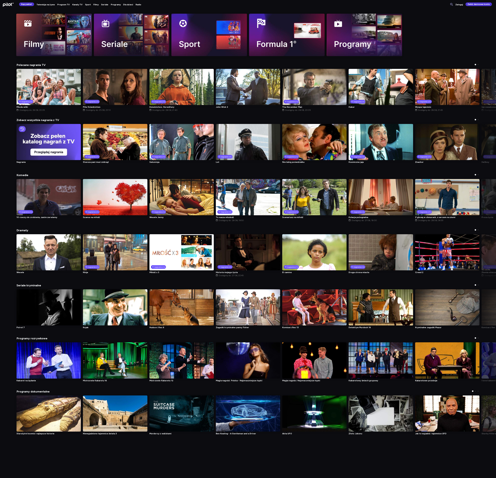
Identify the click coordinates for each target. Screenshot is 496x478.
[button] (475, 64)
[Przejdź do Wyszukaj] (451, 4)
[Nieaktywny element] (54, 35)
